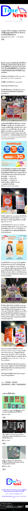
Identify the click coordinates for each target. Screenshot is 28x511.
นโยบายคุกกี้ (3, 508)
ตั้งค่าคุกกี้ (20, 506)
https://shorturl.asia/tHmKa (10, 186)
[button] (21, 19)
